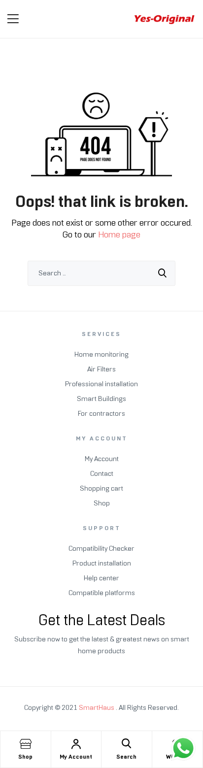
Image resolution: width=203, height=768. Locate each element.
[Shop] (26, 744)
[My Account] (76, 744)
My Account (76, 756)
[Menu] (13, 19)
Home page (119, 234)
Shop (25, 756)
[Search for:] (101, 273)
